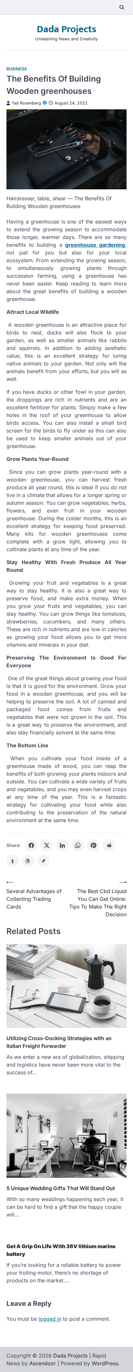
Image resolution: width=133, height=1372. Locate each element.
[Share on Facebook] (31, 845)
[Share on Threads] (28, 861)
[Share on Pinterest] (93, 845)
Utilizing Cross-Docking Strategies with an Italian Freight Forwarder (59, 1042)
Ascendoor (42, 1363)
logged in (49, 1319)
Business (16, 68)
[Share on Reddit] (109, 845)
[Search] (122, 7)
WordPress (105, 1363)
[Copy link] (43, 861)
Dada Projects (66, 29)
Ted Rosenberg (26, 103)
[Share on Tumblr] (12, 861)
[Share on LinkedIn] (62, 845)
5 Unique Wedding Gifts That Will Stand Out (60, 1188)
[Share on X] (47, 845)
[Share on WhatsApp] (78, 845)
